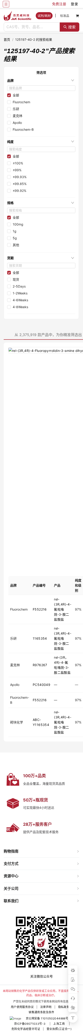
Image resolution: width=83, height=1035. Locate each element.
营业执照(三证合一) (59, 1029)
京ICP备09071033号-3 (29, 1023)
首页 (7, 39)
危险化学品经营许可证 (26, 1029)
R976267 (40, 665)
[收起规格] (72, 203)
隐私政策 (64, 1007)
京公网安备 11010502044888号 (47, 1018)
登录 (74, 4)
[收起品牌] (72, 80)
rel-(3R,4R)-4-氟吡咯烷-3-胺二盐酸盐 (62, 609)
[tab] (41, 851)
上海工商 (59, 1023)
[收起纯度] (72, 141)
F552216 (40, 609)
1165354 (40, 638)
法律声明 (46, 1007)
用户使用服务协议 (22, 1007)
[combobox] (32, 27)
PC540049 (41, 685)
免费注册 (59, 4)
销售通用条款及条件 (41, 1012)
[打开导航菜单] (6, 4)
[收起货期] (72, 258)
